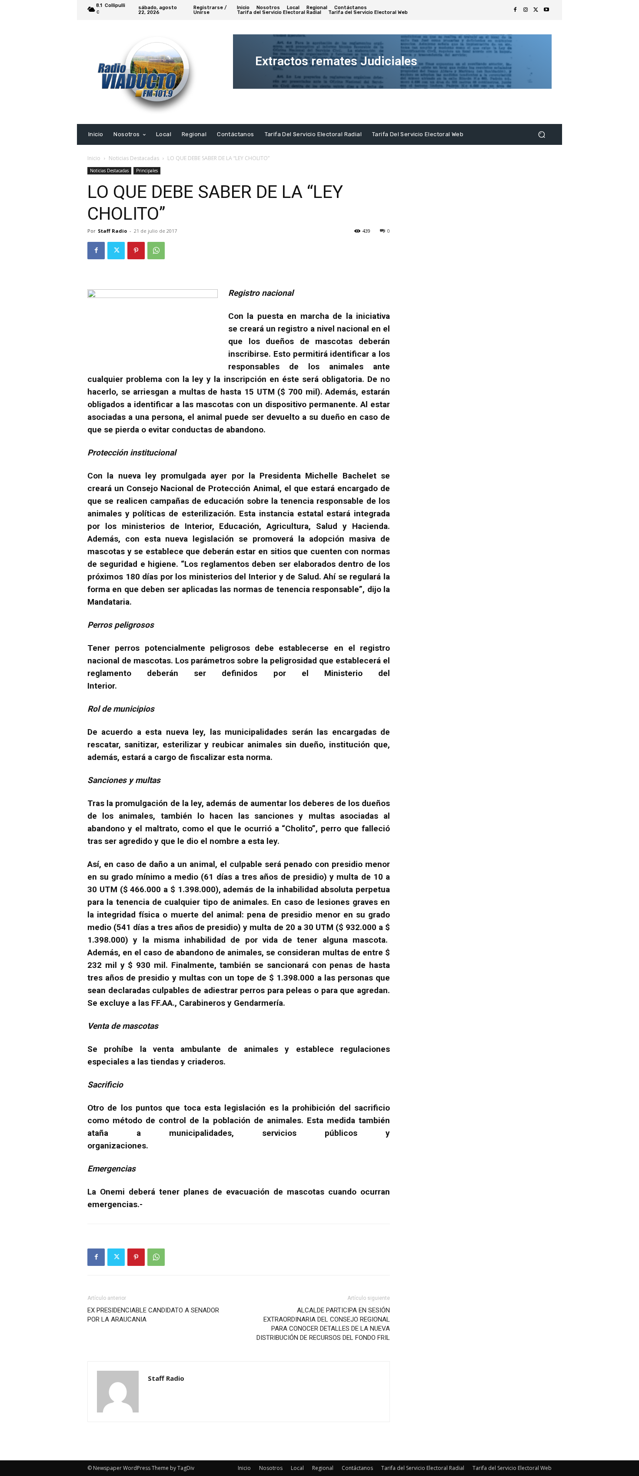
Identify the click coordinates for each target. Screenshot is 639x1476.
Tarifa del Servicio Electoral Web (512, 1468)
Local (297, 1468)
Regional (322, 1468)
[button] (541, 134)
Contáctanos (357, 1468)
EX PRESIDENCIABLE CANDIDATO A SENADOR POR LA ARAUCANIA (153, 1314)
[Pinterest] (136, 250)
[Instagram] (525, 10)
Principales (147, 170)
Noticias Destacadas (134, 158)
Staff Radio (112, 231)
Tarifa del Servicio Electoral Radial (422, 1468)
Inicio (93, 158)
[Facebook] (515, 10)
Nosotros (271, 1468)
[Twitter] (536, 10)
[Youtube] (546, 10)
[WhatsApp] (156, 250)
